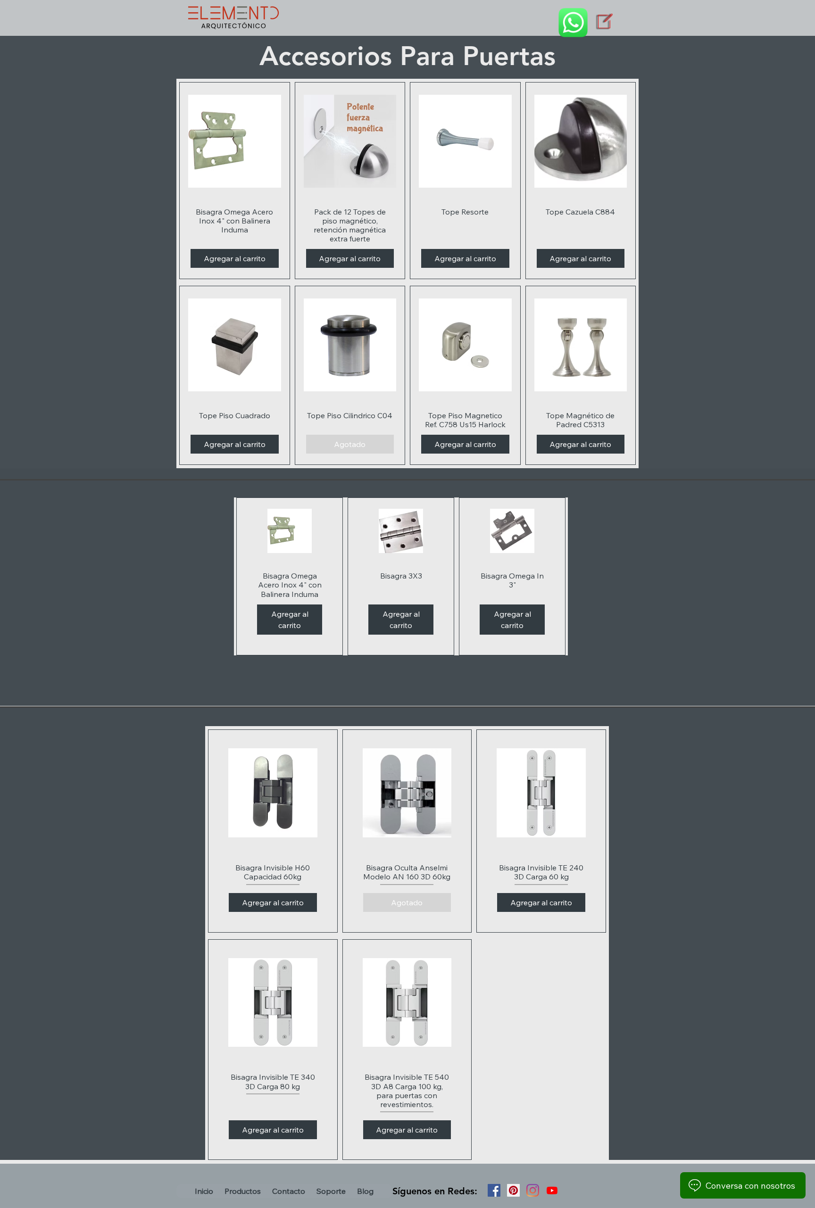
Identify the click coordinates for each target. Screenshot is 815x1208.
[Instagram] (532, 1190)
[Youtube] (552, 1190)
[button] (242, 1191)
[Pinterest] (513, 1190)
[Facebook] (494, 1190)
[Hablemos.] (573, 22)
